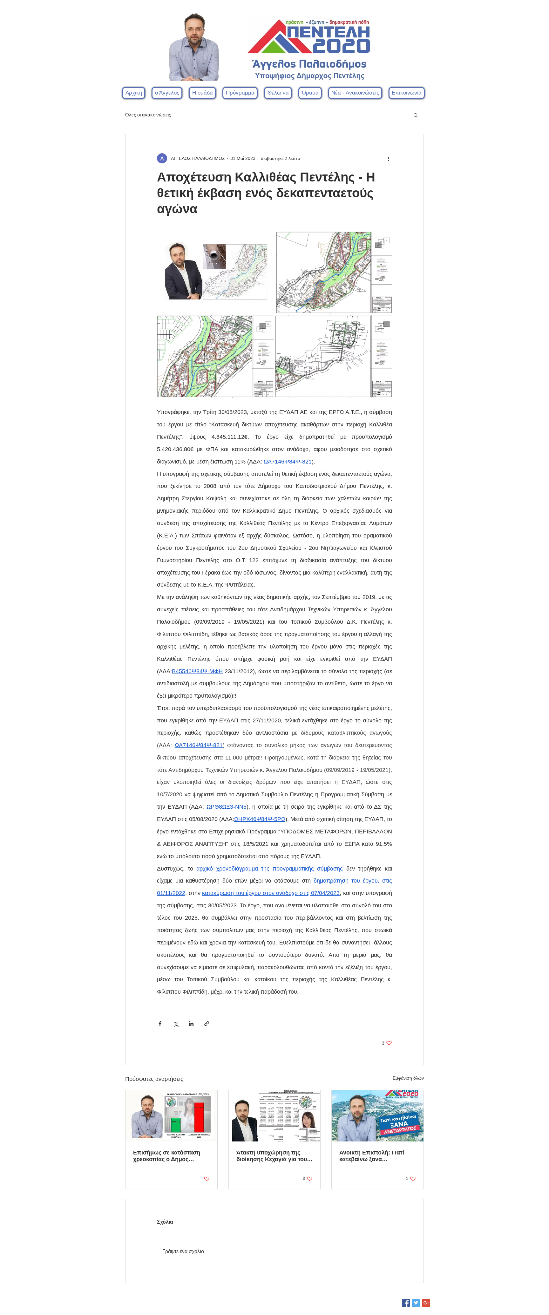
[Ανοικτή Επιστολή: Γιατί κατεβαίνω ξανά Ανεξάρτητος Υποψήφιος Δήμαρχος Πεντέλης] (378, 1115)
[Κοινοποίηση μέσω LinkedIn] (191, 1024)
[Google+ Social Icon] (426, 1303)
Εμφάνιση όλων (408, 1078)
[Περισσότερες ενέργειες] (388, 158)
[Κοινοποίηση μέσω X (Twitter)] (176, 1024)
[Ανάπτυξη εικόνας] (215, 272)
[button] (202, 93)
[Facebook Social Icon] (406, 1303)
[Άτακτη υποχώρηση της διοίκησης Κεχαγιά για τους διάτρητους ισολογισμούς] (275, 1115)
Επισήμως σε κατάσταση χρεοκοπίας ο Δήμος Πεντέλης (166, 1156)
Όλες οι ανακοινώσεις (148, 114)
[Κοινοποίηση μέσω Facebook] (160, 1024)
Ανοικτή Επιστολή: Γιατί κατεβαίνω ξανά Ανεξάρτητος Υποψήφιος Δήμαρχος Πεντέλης (372, 1156)
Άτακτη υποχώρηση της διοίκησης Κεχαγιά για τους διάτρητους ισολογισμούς (273, 1156)
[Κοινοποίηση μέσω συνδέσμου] (207, 1024)
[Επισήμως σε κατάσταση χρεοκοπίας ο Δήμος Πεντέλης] (171, 1115)
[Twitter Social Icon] (416, 1303)
